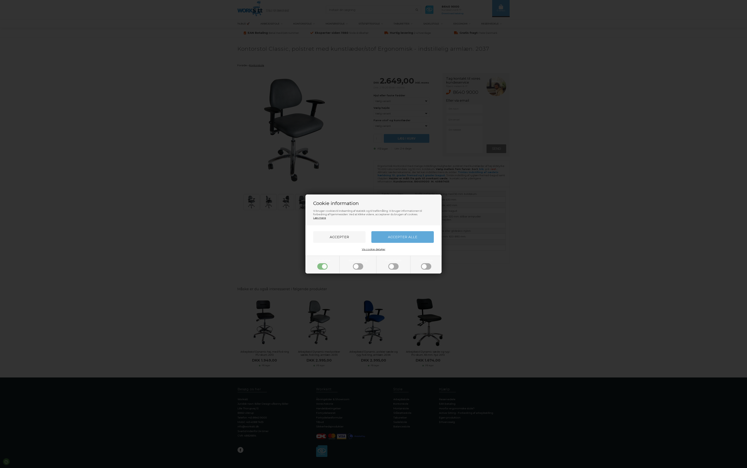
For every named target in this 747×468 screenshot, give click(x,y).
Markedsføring (358, 260)
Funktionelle (393, 260)
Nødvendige (323, 260)
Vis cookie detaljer (373, 249)
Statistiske (426, 260)
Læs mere (319, 217)
